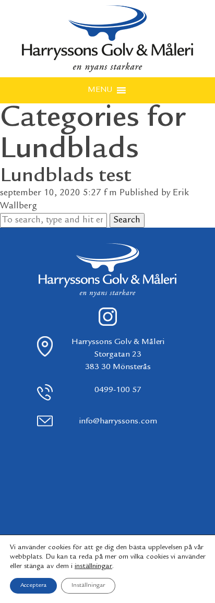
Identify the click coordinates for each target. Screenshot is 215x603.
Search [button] (127, 220)
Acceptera (33, 585)
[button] (100, 90)
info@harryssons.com (118, 421)
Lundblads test (65, 176)
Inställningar (88, 585)
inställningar (93, 566)
